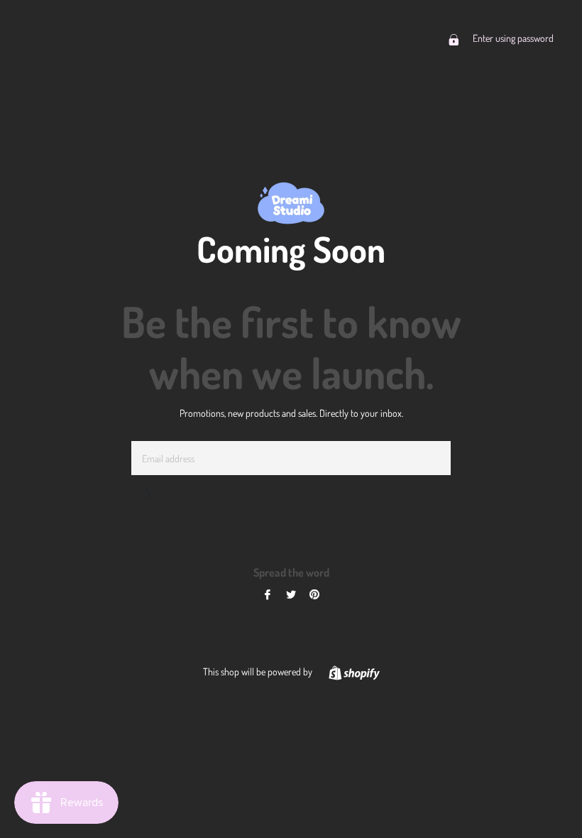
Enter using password (512, 38)
